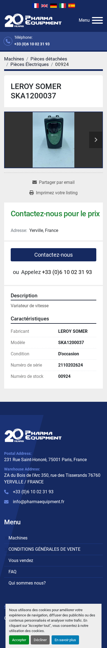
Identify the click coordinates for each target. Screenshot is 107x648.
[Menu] (97, 20)
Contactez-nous (53, 254)
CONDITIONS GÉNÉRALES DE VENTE (44, 549)
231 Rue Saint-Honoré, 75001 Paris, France (45, 459)
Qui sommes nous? (27, 583)
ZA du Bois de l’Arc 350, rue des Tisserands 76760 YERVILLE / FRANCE (52, 478)
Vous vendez (21, 560)
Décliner (40, 640)
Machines (18, 538)
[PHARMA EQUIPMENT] (33, 434)
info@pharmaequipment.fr (38, 501)
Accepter (19, 640)
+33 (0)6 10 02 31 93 (32, 44)
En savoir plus (65, 640)
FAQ (12, 571)
